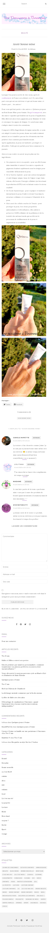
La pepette (6, 803)
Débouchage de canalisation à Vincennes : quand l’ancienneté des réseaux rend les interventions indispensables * (20, 704)
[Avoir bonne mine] (24, 72)
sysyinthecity (20, 505)
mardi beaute (41, 888)
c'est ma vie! (7, 874)
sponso (19, 902)
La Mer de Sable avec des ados (13, 697)
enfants (4, 790)
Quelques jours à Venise (11, 680)
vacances (34, 902)
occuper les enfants (26, 895)
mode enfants (26, 892)
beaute (5, 871)
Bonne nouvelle (7, 767)
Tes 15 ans (5, 656)
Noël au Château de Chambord (13, 689)
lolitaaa (32, 49)
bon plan (39, 871)
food (3, 794)
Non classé (6, 816)
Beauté (24, 33)
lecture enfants (9, 888)
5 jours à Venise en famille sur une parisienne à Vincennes (23, 731)
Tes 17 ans (5, 684)
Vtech (5, 906)
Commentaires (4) (24, 412)
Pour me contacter (9, 641)
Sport (4, 829)
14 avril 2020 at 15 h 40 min (21, 441)
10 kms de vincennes (10, 867)
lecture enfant (27, 885)
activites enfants (27, 867)
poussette (19, 899)
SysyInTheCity (7, 727)
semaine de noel (32, 899)
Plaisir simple (8, 899)
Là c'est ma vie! (7, 798)
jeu (35, 881)
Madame (17, 481)
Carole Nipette (21, 437)
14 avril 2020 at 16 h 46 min (22, 467)
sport (26, 902)
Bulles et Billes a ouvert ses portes (15, 660)
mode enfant (14, 892)
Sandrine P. (6, 738)
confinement (6, 98)
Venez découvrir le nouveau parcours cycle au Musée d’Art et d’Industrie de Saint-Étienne (24, 674)
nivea (37, 892)
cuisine (4, 776)
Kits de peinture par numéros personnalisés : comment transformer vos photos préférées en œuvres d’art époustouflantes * (23, 667)
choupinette (7, 878)
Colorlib (23, 926)
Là (18, 888)
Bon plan (5, 763)
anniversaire (41, 867)
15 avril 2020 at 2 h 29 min (21, 484)
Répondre (36, 437)
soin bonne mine (24, 418)
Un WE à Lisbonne (11, 609)
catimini (38, 874)
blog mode (14, 871)
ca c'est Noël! (7, 772)
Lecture (5, 807)
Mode (4, 812)
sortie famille (8, 902)
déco (3, 781)
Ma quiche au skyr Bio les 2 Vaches (25, 742)
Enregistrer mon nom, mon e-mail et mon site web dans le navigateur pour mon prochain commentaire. (24, 595)
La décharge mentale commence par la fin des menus (22, 693)
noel (43, 892)
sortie (43, 899)
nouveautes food (9, 895)
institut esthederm (24, 881)
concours (18, 878)
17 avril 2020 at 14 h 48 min (21, 508)
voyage (4, 834)
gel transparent (36, 112)
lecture (16, 885)
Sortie (4, 825)
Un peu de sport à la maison (33, 609)
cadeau (30, 874)
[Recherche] (45, 4)
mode (5, 892)
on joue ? (5, 821)
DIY (3, 785)
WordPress (38, 926)
